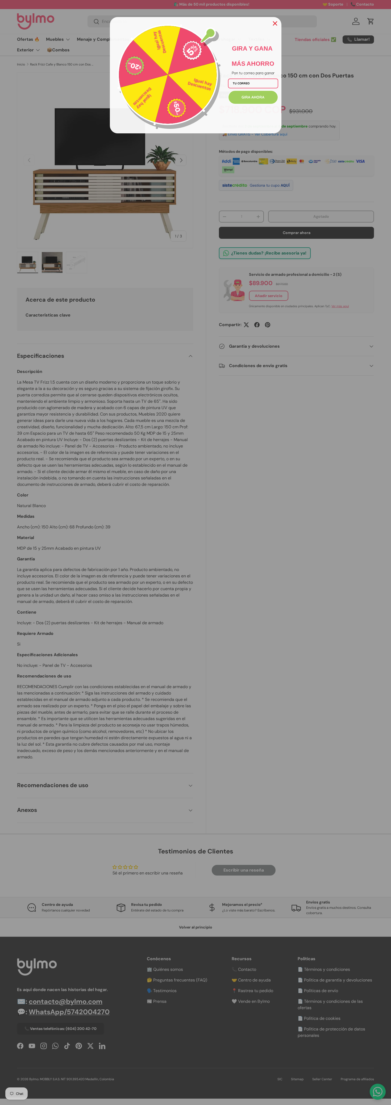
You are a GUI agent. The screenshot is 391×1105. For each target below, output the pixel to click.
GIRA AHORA (253, 97)
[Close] (275, 23)
